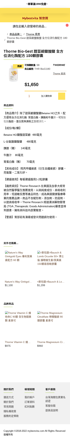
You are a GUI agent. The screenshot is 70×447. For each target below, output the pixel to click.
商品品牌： (16, 34)
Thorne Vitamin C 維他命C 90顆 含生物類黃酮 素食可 (19, 342)
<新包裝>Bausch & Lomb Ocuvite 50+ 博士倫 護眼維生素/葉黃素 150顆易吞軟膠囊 (51, 281)
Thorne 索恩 (33, 34)
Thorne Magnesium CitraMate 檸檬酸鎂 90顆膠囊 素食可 (51, 342)
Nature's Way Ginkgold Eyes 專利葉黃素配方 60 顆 (19, 281)
